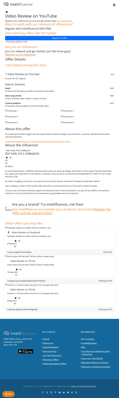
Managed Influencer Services (94, 362)
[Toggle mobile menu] (114, 4)
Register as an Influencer (20, 54)
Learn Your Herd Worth (92, 358)
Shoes (68, 141)
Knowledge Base (89, 343)
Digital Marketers (51, 347)
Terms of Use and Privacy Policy (83, 386)
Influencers (48, 343)
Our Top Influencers (52, 355)
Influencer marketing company (95, 366)
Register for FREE (59, 38)
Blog (83, 347)
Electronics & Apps (30, 141)
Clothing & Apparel (13, 141)
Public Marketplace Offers (54, 363)
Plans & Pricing (49, 351)
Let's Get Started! (64, 21)
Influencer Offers (51, 359)
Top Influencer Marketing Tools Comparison (95, 353)
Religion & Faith (58, 141)
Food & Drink (45, 141)
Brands (46, 339)
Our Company (87, 339)
